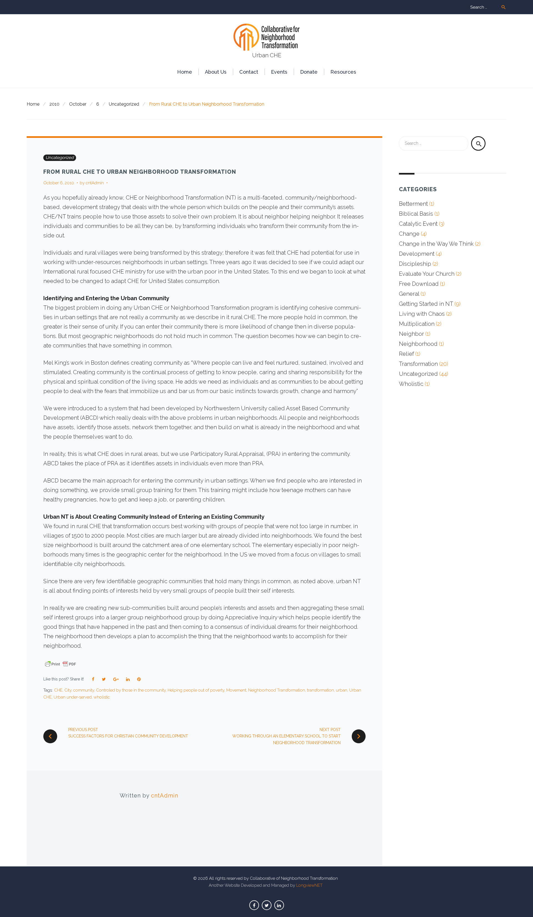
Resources (343, 72)
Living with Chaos (422, 313)
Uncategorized (124, 104)
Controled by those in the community (131, 690)
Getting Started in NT (426, 303)
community (83, 690)
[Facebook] (254, 905)
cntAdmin (95, 182)
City (67, 690)
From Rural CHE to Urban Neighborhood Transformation (139, 171)
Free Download (419, 283)
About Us (216, 72)
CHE (58, 690)
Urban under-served (73, 697)
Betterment (413, 203)
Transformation (418, 364)
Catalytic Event (418, 223)
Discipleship (415, 263)
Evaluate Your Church (426, 273)
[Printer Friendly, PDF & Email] (60, 663)
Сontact (248, 72)
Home (184, 72)
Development (416, 253)
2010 (54, 104)
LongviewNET (309, 885)
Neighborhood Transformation (276, 690)
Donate (309, 72)
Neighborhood (418, 344)
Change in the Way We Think (436, 243)
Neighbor (411, 333)
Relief (406, 354)
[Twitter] (266, 905)
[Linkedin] (279, 905)
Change (409, 233)
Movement (236, 690)
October (77, 104)
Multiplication (416, 323)
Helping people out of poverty (196, 690)
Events (279, 72)
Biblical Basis (416, 213)
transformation (320, 690)
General (409, 293)
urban (341, 690)
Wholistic (411, 384)
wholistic (102, 697)
